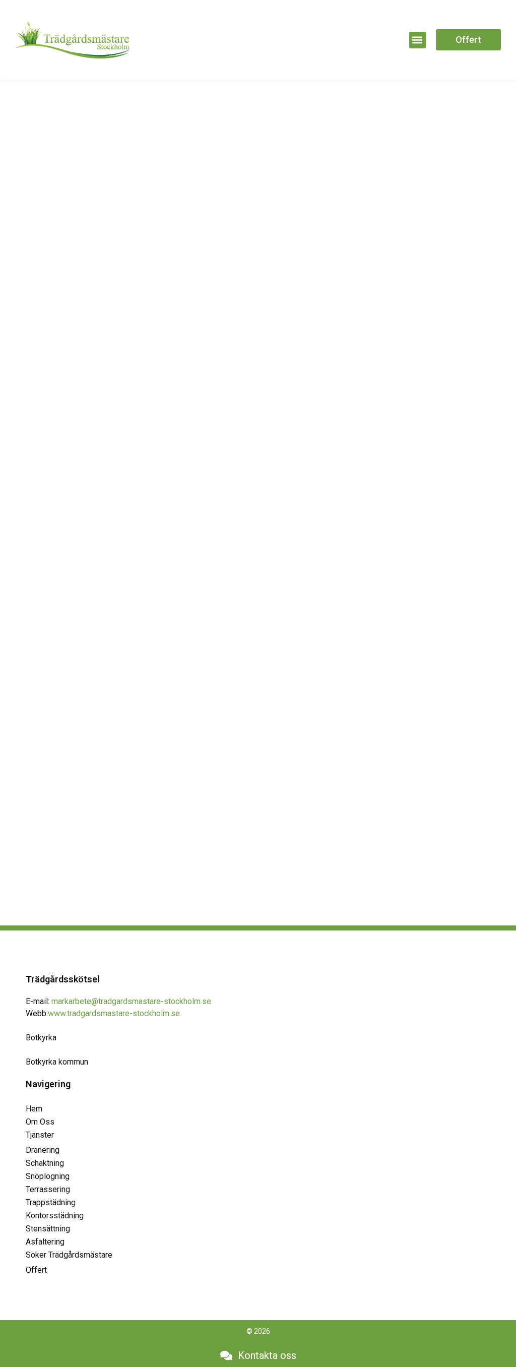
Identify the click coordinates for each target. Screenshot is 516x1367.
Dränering (42, 1150)
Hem (34, 1108)
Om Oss (40, 1122)
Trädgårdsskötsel (63, 979)
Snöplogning (48, 1176)
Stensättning (48, 1228)
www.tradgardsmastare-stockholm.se (114, 1013)
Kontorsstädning (55, 1215)
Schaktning (45, 1163)
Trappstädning (51, 1202)
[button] (417, 40)
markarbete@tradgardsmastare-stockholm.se (131, 1001)
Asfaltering (45, 1242)
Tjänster (40, 1135)
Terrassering (48, 1189)
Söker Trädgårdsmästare (69, 1255)
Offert (36, 1270)
